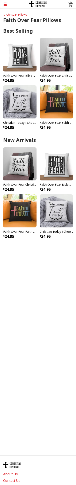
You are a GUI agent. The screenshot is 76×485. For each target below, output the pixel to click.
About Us (10, 474)
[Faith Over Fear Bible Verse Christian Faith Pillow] (20, 54)
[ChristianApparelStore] (38, 3)
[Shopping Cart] (70, 4)
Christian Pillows (16, 14)
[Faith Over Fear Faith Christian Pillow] (56, 101)
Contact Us (11, 480)
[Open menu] (14, 4)
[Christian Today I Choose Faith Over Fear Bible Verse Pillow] (20, 101)
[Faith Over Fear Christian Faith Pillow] (56, 54)
